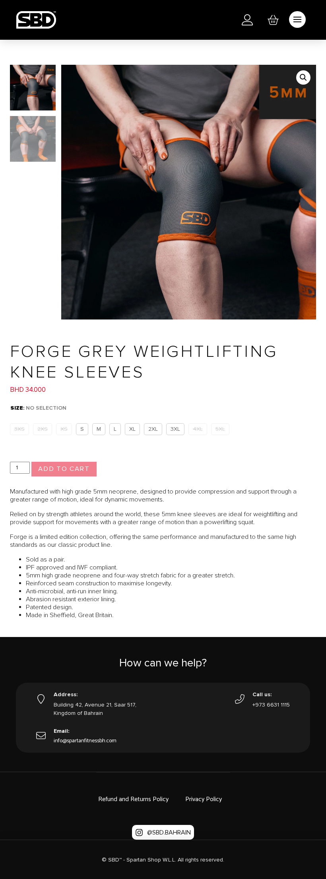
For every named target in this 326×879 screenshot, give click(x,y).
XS (64, 429)
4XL (198, 429)
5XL (220, 429)
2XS (42, 429)
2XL (153, 429)
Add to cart (63, 469)
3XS (19, 429)
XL (132, 429)
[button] (273, 19)
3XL (175, 429)
